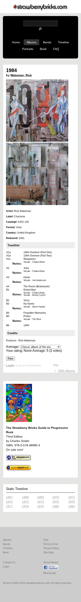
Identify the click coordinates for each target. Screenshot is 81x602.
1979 (40, 506)
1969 (40, 497)
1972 (9, 501)
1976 (71, 501)
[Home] (40, 9)
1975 (55, 501)
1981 (71, 506)
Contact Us (9, 562)
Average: (13, 346)
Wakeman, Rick (21, 75)
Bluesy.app (49, 573)
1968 (25, 497)
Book (43, 49)
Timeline (63, 42)
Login (10, 365)
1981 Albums (66, 370)
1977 (9, 506)
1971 (71, 497)
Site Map (48, 552)
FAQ (56, 49)
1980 (55, 506)
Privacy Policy (51, 548)
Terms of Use (50, 544)
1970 (55, 497)
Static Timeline (17, 489)
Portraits (27, 49)
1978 (25, 506)
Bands (47, 42)
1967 (9, 497)
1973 (25, 501)
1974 (40, 501)
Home (16, 42)
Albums (31, 42)
